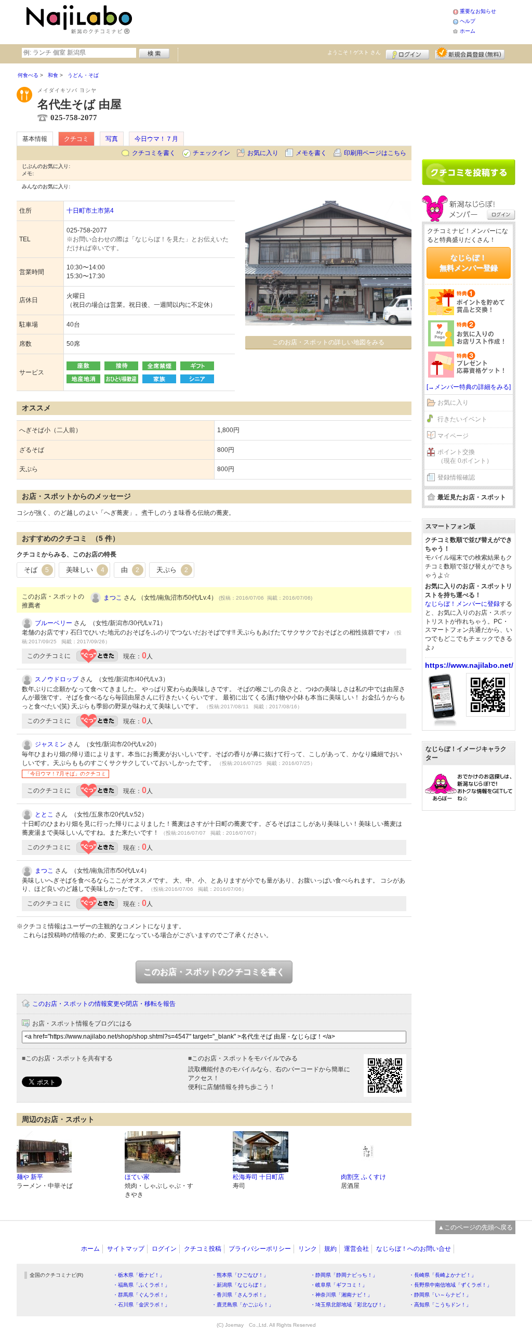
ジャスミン (50, 744)
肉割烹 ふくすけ (363, 1177)
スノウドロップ (56, 679)
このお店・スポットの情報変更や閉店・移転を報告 (104, 1003)
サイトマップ (125, 1248)
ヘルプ (467, 21)
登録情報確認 (456, 477)
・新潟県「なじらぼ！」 (240, 1285)
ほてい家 (137, 1177)
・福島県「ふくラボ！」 (141, 1285)
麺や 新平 (30, 1177)
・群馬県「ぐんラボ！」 (141, 1295)
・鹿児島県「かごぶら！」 (242, 1304)
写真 (111, 139)
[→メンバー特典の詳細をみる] (469, 387)
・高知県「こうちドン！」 (440, 1304)
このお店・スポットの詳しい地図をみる (328, 342)
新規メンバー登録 (470, 53)
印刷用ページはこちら (375, 153)
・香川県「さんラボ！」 (240, 1295)
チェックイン (211, 153)
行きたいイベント (462, 419)
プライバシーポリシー (260, 1248)
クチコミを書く (154, 153)
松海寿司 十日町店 (258, 1177)
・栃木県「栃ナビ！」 (139, 1275)
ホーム (467, 31)
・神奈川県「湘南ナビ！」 (341, 1295)
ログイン (407, 53)
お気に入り (262, 153)
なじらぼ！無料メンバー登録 (469, 262)
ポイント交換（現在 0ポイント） (465, 456)
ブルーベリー (53, 623)
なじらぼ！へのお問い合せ (413, 1248)
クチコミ (76, 139)
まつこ (112, 597)
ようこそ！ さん (354, 52)
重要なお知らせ (478, 11)
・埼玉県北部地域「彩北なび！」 (349, 1304)
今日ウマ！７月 (156, 139)
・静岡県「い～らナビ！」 (440, 1295)
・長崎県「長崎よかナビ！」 (442, 1275)
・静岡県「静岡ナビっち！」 (344, 1275)
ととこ (44, 814)
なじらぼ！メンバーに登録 (462, 603)
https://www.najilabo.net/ (469, 665)
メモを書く (311, 153)
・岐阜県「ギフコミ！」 (338, 1285)
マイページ (453, 435)
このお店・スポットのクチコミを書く (214, 971)
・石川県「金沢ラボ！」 (141, 1304)
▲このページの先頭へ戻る (475, 1227)
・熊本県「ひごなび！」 (240, 1275)
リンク (307, 1248)
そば (36, 570)
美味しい (85, 570)
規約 (330, 1248)
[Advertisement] (294, 20)
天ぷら (172, 570)
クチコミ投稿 (202, 1248)
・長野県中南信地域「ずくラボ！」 (450, 1285)
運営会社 (356, 1248)
